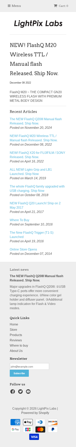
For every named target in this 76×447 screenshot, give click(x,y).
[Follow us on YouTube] (29, 392)
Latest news (19, 269)
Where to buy (19, 345)
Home (14, 324)
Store (13, 329)
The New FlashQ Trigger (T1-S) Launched (31, 235)
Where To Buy (19, 220)
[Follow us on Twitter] (21, 392)
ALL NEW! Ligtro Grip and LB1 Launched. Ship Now (31, 172)
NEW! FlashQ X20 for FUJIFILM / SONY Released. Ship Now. (37, 155)
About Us (16, 350)
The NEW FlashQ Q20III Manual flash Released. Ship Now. (36, 121)
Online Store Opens (23, 249)
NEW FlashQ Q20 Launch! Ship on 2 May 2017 (35, 205)
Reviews (16, 340)
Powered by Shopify (35, 413)
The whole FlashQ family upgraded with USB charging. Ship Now (37, 188)
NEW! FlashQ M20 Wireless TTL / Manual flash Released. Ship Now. (33, 138)
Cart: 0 (63, 5)
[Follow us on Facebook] (13, 392)
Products (16, 335)
